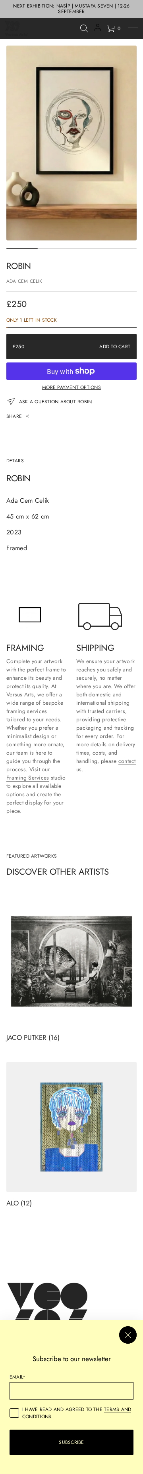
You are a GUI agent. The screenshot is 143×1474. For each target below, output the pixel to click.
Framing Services (27, 778)
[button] (84, 28)
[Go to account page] (97, 30)
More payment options (71, 387)
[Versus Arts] (16, 28)
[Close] (128, 1335)
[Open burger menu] (133, 28)
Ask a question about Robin (55, 401)
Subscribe (71, 1442)
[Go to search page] (84, 28)
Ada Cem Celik (24, 281)
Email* (17, 1377)
